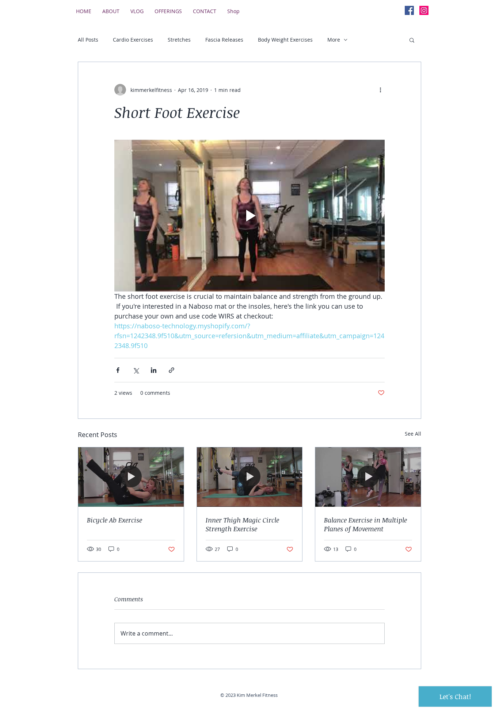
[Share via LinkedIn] (153, 370)
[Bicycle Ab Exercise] (131, 476)
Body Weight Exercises (285, 39)
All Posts (88, 39)
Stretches (179, 39)
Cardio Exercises (133, 39)
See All (413, 433)
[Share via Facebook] (117, 370)
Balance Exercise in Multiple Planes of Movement (365, 524)
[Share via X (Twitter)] (135, 370)
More (333, 39)
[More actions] (380, 89)
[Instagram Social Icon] (423, 10)
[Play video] (249, 216)
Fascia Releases (224, 39)
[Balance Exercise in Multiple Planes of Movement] (368, 476)
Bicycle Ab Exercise (114, 520)
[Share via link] (171, 370)
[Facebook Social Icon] (409, 10)
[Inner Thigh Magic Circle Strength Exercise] (249, 476)
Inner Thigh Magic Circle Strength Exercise (242, 524)
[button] (411, 40)
